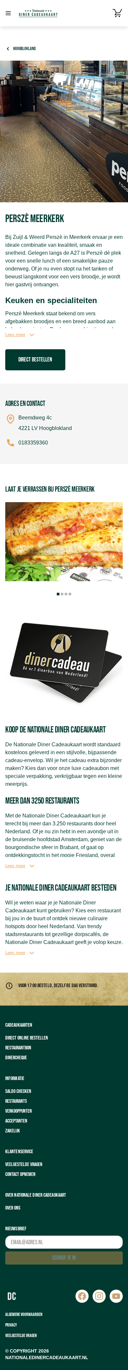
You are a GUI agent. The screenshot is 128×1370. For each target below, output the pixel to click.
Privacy (11, 1325)
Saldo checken (18, 1091)
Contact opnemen (20, 1174)
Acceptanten (16, 1121)
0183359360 (33, 442)
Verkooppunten (18, 1111)
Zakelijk (12, 1131)
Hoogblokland (24, 48)
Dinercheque (16, 1058)
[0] (117, 13)
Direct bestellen (35, 359)
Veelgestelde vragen (23, 1164)
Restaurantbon (18, 1048)
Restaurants (16, 1101)
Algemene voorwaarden (23, 1314)
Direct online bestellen (26, 1038)
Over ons (12, 1208)
